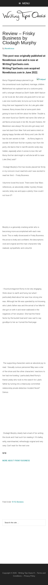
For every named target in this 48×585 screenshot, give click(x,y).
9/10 (14, 502)
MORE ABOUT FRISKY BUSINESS (16, 460)
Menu (26, 3)
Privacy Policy (29, 576)
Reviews (20, 502)
